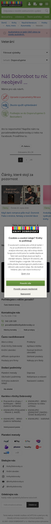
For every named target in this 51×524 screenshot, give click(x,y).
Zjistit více (25, 274)
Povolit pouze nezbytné (25, 289)
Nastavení (26, 294)
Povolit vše (25, 283)
